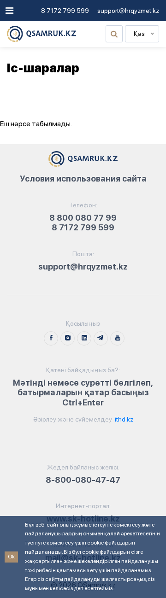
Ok (11, 556)
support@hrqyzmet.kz (128, 10)
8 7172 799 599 (65, 10)
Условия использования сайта (83, 178)
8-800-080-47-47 (83, 480)
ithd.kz (123, 419)
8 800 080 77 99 (83, 218)
